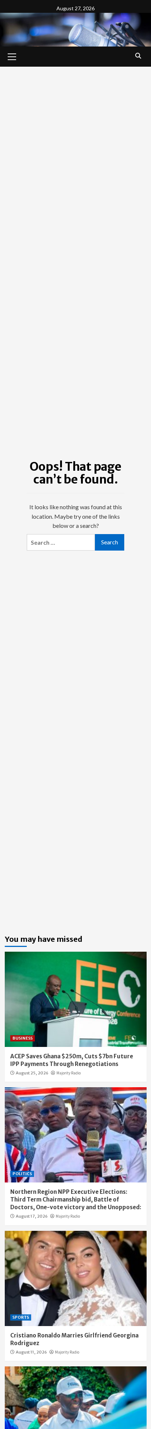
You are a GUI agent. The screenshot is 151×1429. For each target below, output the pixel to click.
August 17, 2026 (32, 1216)
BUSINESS (22, 1038)
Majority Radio (68, 1073)
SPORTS (20, 1317)
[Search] (138, 56)
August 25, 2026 (32, 1073)
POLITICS (22, 1173)
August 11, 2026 (31, 1352)
